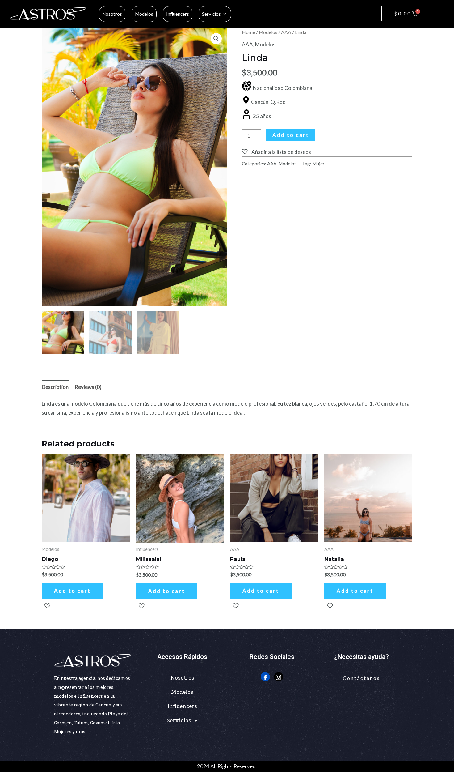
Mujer (318, 163)
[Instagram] (278, 676)
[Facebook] (265, 676)
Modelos (144, 14)
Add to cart (290, 135)
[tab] (55, 387)
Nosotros (112, 14)
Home (248, 32)
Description (55, 387)
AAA (286, 32)
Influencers (177, 14)
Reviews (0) (88, 387)
